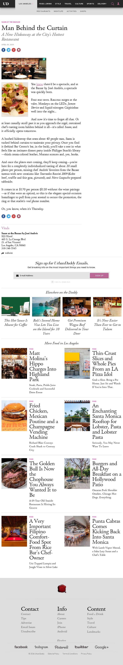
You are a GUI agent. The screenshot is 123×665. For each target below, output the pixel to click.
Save (14, 50)
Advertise (26, 623)
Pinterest (61, 648)
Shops (83, 11)
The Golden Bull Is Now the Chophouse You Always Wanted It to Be (42, 479)
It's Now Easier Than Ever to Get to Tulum (107, 325)
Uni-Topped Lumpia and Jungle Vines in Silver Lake (43, 565)
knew (39, 84)
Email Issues (28, 627)
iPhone (61, 627)
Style (58, 4)
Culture (79, 4)
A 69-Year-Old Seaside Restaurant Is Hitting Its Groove (42, 504)
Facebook (21, 648)
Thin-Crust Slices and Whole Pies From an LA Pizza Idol (105, 364)
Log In (118, 3)
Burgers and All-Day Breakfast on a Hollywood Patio (106, 474)
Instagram (41, 648)
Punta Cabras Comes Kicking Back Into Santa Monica (106, 532)
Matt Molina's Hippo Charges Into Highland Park (42, 366)
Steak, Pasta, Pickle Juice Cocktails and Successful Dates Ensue (42, 388)
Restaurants (43, 11)
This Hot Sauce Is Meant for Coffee (15, 322)
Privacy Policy (86, 653)
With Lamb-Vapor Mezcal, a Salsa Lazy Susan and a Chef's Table (106, 551)
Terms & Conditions (70, 653)
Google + (101, 648)
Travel (68, 4)
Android (62, 631)
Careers (61, 618)
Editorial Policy (53, 653)
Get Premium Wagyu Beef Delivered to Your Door (76, 327)
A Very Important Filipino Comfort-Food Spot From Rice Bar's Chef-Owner (40, 540)
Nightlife (58, 11)
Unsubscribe (28, 631)
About (60, 614)
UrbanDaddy (6, 3)
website (9, 252)
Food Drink (45, 4)
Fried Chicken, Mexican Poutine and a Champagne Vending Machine (43, 421)
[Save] (19, 50)
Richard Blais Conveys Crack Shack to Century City (42, 446)
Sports (90, 4)
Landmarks (93, 632)
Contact (25, 614)
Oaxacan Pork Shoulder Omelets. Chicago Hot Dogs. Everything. (104, 493)
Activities (72, 11)
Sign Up (99, 275)
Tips (23, 618)
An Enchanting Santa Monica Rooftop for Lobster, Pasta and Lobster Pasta (106, 421)
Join (59, 623)
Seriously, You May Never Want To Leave (106, 444)
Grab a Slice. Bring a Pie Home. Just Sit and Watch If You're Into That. (106, 383)
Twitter (81, 648)
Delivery (102, 4)
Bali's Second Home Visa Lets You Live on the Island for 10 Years (46, 327)
